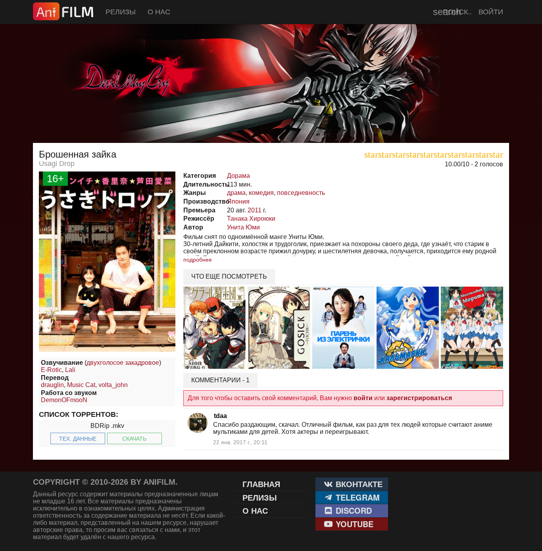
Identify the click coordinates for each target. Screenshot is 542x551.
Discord (352, 510)
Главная (261, 483)
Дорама (238, 175)
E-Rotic (51, 369)
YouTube (353, 524)
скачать (134, 438)
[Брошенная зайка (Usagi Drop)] (107, 349)
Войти (491, 12)
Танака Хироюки (251, 218)
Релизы (121, 12)
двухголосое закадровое (122, 362)
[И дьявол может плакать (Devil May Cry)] (271, 123)
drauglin (52, 384)
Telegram (356, 497)
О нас (159, 12)
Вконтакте (357, 483)
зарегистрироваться (419, 398)
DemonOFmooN (64, 400)
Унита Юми (243, 227)
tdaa (220, 415)
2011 (254, 210)
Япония (238, 201)
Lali (70, 369)
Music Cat (81, 384)
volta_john (113, 384)
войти (363, 398)
